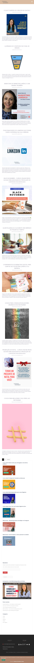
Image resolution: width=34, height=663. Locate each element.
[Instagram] (23, 644)
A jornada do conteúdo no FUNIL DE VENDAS (17, 47)
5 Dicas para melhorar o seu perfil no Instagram (17, 399)
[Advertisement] (17, 554)
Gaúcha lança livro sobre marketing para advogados (11, 610)
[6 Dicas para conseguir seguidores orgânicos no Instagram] (17, 323)
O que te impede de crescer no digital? (17, 10)
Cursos (4, 617)
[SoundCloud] (27, 644)
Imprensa (4, 619)
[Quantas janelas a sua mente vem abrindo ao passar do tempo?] (17, 243)
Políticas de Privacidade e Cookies (19, 661)
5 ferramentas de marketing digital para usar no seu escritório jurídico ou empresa (17, 266)
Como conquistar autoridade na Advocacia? (9, 607)
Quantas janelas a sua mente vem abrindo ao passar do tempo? (17, 229)
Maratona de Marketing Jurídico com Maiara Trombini (17, 84)
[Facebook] (24, 644)
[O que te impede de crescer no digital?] (17, 24)
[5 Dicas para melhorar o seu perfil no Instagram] (17, 426)
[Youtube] (19, 644)
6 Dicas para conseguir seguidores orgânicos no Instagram (17, 304)
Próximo (8, 459)
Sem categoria (5, 622)
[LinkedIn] (21, 644)
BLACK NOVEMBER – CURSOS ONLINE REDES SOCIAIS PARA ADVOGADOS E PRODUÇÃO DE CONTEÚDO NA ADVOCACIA (17, 180)
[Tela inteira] (30, 598)
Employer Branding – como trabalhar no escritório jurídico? (12, 604)
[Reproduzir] (3, 598)
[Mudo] (28, 598)
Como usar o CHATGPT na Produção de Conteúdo (10, 605)
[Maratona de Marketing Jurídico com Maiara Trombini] (17, 104)
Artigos (4, 616)
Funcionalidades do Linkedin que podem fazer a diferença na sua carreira (17, 131)
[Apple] (29, 644)
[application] (17, 591)
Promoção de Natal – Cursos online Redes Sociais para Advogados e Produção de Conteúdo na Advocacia (17, 351)
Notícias (4, 620)
